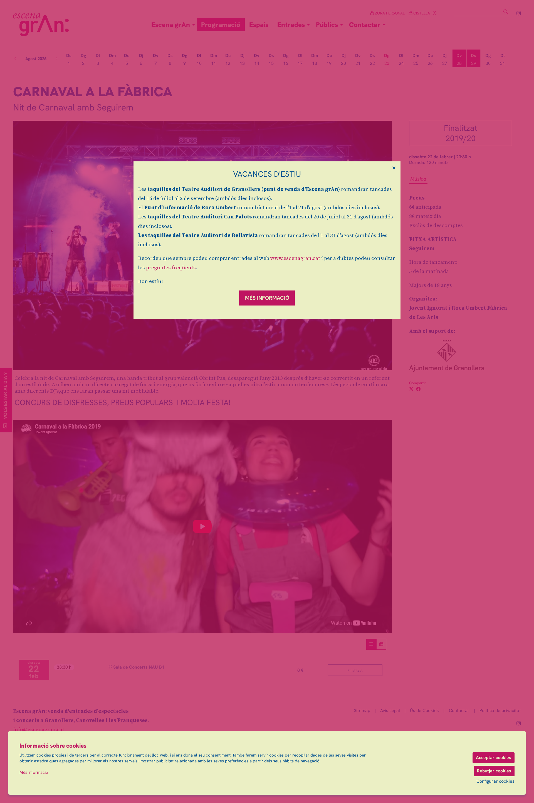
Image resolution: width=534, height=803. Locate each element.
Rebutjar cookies (494, 771)
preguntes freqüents (171, 268)
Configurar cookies (495, 781)
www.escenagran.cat (295, 258)
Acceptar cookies (493, 757)
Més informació (33, 772)
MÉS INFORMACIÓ (267, 297)
